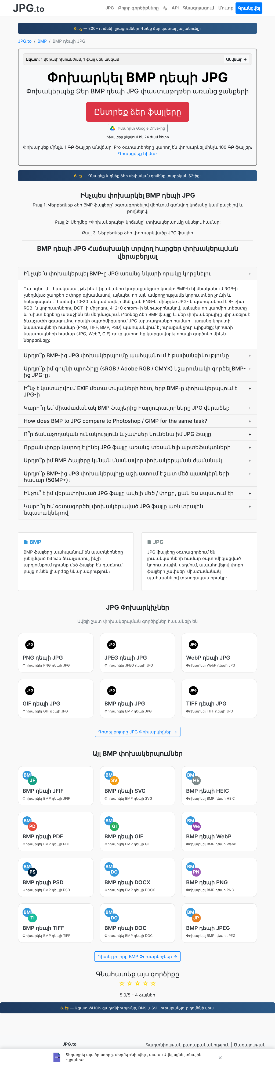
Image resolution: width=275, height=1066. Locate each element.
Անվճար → (236, 59)
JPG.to (25, 41)
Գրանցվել (249, 8)
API (175, 7)
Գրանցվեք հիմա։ (137, 153)
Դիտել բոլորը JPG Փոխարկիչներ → (137, 731)
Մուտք (225, 7)
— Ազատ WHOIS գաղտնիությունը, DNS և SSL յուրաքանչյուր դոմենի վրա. (137, 1008)
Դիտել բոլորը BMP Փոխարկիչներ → (137, 956)
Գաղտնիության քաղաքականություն (188, 1044)
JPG (110, 7)
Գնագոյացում (198, 7)
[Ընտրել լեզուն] (165, 7)
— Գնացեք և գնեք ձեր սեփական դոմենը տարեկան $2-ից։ (137, 175)
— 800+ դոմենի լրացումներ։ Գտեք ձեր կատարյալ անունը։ (137, 28)
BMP (42, 41)
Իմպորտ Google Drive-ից (141, 128)
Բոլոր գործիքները (138, 7)
